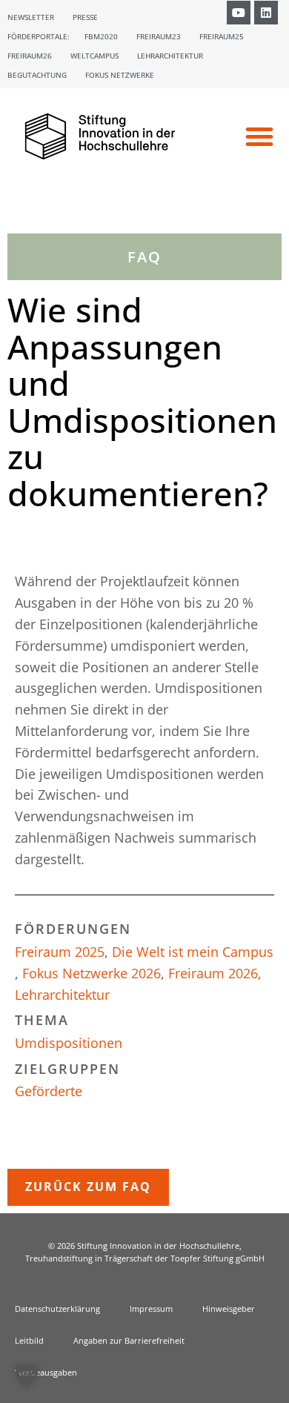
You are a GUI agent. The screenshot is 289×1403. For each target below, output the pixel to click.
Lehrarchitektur (170, 55)
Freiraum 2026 (213, 973)
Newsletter (30, 17)
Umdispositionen (68, 1043)
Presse (85, 17)
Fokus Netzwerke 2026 (91, 973)
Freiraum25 (221, 36)
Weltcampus (94, 55)
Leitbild (29, 1340)
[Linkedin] (266, 12)
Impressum (151, 1308)
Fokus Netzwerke (119, 75)
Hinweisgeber (228, 1308)
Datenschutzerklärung (57, 1308)
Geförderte (48, 1091)
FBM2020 (101, 36)
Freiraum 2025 (59, 952)
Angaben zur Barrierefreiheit (129, 1340)
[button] (259, 136)
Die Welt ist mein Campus (192, 952)
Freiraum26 (29, 55)
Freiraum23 (158, 36)
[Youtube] (238, 12)
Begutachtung (37, 75)
